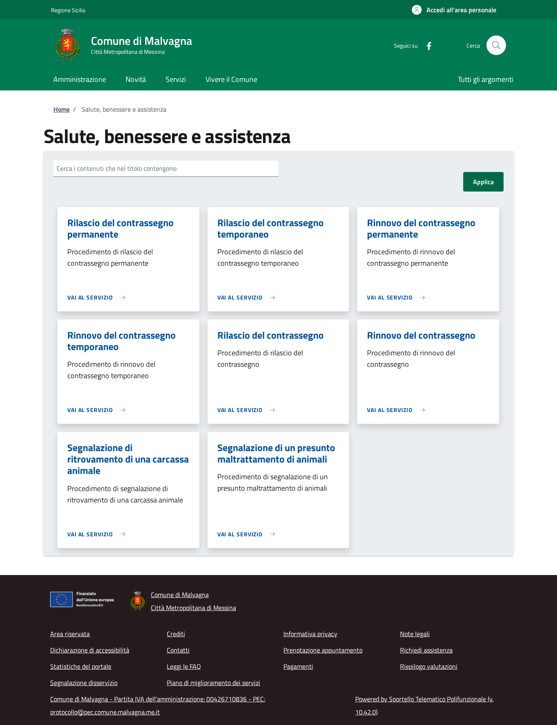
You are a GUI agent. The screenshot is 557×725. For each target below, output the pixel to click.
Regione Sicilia (68, 10)
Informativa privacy (310, 634)
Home (61, 109)
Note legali (415, 634)
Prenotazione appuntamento (322, 650)
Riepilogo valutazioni (429, 666)
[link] (98, 297)
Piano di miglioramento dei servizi (213, 683)
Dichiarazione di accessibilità (89, 650)
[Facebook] (426, 45)
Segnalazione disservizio (83, 683)
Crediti (176, 634)
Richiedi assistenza (426, 650)
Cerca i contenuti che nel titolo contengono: (117, 168)
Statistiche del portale (80, 666)
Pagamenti (298, 666)
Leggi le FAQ (184, 666)
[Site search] (496, 45)
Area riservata (70, 634)
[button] (454, 10)
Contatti (178, 650)
